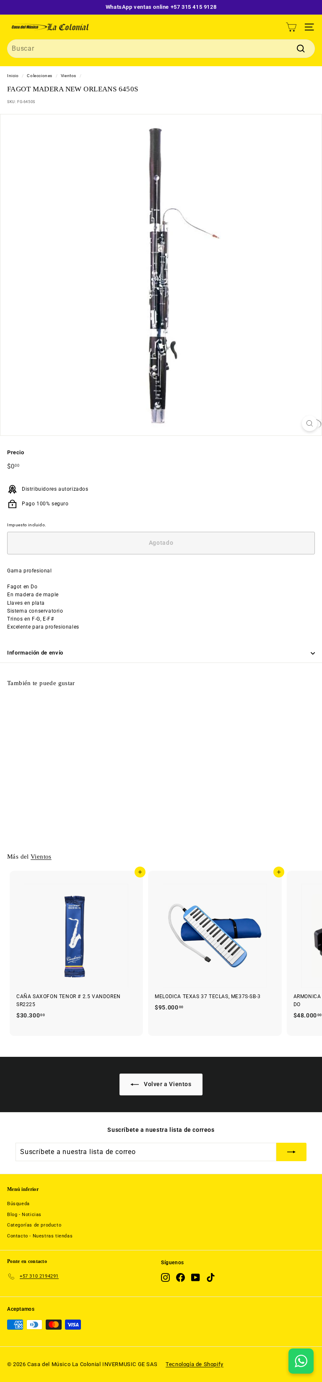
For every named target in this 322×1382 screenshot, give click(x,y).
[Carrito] (291, 27)
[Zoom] (309, 423)
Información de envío (35, 653)
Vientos (68, 75)
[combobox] (161, 48)
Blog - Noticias (24, 1214)
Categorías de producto (34, 1225)
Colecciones (39, 75)
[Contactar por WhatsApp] (301, 1361)
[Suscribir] (291, 1152)
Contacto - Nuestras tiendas (40, 1236)
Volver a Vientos (166, 1084)
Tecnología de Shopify (194, 1364)
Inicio (13, 75)
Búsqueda (18, 1203)
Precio (15, 452)
